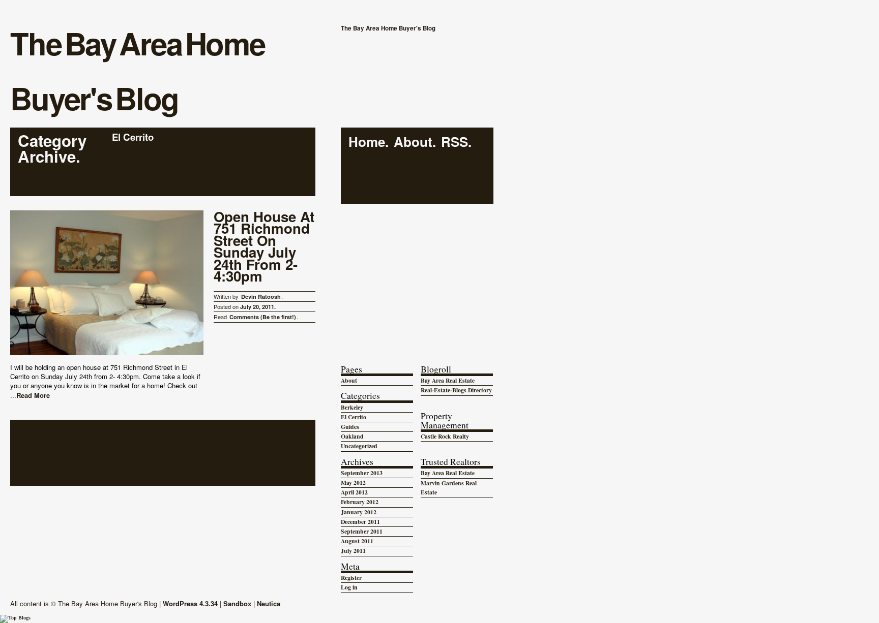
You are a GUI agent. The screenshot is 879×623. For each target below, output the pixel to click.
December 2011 (360, 521)
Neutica (268, 603)
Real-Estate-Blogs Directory (456, 390)
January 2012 (358, 512)
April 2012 (354, 492)
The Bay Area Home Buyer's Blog (137, 70)
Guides (350, 426)
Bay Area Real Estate (448, 380)
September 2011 (362, 531)
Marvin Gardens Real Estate (449, 487)
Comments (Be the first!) (262, 317)
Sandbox (237, 603)
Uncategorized (359, 446)
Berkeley (352, 407)
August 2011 (357, 541)
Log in (349, 587)
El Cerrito (353, 417)
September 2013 (362, 473)
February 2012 (359, 501)
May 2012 (353, 482)
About (413, 142)
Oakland (352, 436)
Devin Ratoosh (261, 296)
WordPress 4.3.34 (190, 603)
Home (366, 142)
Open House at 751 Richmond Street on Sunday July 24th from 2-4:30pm (264, 247)
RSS (454, 142)
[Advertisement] (417, 273)
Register (351, 577)
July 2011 (353, 550)
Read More (33, 395)
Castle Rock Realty (445, 436)
